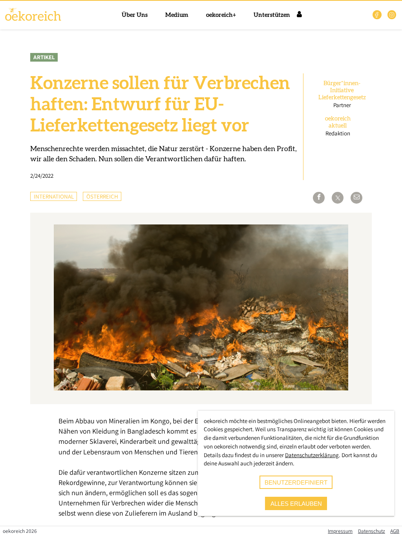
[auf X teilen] (338, 198)
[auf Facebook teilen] (319, 198)
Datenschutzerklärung (312, 455)
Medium (176, 15)
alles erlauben (296, 503)
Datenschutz (371, 530)
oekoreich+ (221, 15)
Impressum (340, 530)
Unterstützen (272, 15)
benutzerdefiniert (296, 482)
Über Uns (135, 15)
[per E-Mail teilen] (356, 198)
